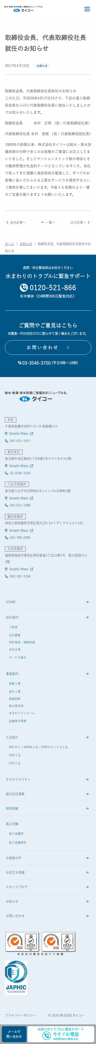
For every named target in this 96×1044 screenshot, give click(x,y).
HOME (11, 602)
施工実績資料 (17, 842)
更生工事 (15, 691)
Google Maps (18, 433)
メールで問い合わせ (14, 1034)
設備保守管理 (17, 721)
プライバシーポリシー (20, 1015)
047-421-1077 (20, 440)
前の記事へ (18, 222)
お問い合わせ (15, 916)
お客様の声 (13, 858)
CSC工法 (15, 763)
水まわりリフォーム (22, 713)
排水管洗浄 (16, 705)
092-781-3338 (20, 576)
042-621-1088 (20, 505)
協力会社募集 (15, 794)
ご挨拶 (13, 627)
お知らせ (42, 65)
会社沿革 (15, 649)
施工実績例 (16, 833)
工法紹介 (12, 737)
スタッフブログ (16, 887)
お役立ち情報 (15, 872)
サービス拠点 (17, 657)
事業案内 (12, 673)
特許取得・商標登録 (22, 642)
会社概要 (15, 635)
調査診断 (15, 698)
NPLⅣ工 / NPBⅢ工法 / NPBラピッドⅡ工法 (38, 747)
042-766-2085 (20, 537)
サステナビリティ (18, 779)
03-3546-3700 (20, 473)
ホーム (9, 244)
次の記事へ (78, 222)
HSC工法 (15, 755)
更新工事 (15, 683)
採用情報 (12, 808)
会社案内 (12, 617)
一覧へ (50, 222)
